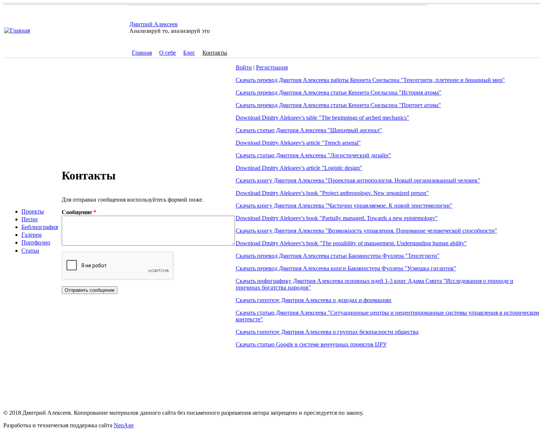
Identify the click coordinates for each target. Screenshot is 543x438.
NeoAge (124, 425)
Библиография (39, 227)
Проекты (32, 211)
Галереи (31, 235)
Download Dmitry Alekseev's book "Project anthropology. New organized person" (332, 193)
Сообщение (79, 212)
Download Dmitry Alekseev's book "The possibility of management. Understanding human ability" (351, 243)
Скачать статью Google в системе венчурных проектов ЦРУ (311, 344)
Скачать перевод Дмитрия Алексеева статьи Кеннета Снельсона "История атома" (338, 92)
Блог (189, 52)
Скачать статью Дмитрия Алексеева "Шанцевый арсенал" (309, 130)
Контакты (214, 52)
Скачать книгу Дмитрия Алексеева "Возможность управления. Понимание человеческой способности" (366, 230)
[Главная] (17, 30)
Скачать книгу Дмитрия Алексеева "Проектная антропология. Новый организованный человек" (358, 180)
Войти (244, 67)
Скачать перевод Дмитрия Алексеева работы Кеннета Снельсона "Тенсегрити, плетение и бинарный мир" (370, 80)
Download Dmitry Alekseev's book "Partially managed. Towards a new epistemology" (337, 218)
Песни (29, 219)
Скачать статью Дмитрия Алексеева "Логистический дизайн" (313, 155)
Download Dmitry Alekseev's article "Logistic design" (299, 168)
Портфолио (35, 242)
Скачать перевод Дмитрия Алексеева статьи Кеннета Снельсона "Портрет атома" (338, 105)
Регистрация (272, 67)
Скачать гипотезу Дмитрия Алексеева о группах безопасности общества (327, 332)
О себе (167, 52)
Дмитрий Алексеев (153, 24)
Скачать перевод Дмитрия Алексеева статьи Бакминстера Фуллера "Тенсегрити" (338, 256)
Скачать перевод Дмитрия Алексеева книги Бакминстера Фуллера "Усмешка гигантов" (346, 268)
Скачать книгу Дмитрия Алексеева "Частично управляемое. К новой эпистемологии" (344, 205)
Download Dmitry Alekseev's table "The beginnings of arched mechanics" (322, 117)
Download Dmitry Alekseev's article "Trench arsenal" (298, 143)
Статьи (30, 250)
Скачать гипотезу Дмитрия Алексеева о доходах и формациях (314, 300)
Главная (142, 52)
